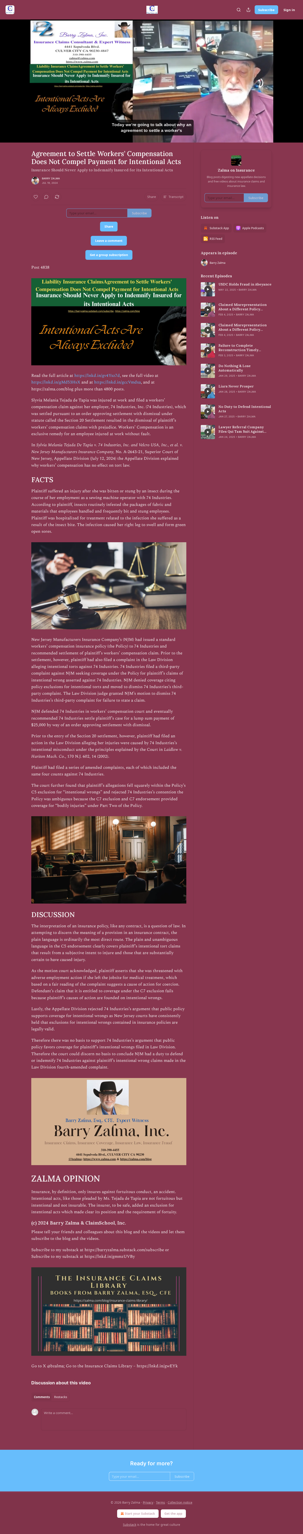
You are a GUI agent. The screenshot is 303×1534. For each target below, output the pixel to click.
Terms (160, 1502)
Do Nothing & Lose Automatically (234, 368)
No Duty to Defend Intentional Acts (244, 409)
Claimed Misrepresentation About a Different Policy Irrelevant (242, 307)
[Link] (25, 479)
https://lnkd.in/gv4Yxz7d (97, 375)
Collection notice (180, 1502)
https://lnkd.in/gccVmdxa (117, 382)
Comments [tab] (42, 1397)
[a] (207, 289)
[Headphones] (20, 86)
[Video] (20, 76)
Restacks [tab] (60, 1397)
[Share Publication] (248, 9)
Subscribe (266, 10)
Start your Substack (140, 1513)
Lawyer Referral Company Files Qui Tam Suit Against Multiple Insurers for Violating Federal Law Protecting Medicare (245, 429)
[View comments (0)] (283, 81)
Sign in (289, 10)
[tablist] (50, 1397)
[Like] (35, 196)
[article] (236, 289)
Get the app (173, 1513)
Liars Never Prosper (236, 386)
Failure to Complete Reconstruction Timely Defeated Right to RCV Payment (238, 347)
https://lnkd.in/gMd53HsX (55, 382)
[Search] (238, 9)
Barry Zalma (51, 178)
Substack (129, 1524)
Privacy (148, 1502)
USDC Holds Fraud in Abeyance (245, 284)
